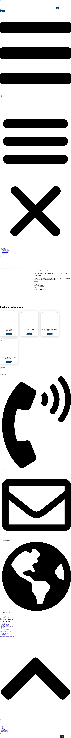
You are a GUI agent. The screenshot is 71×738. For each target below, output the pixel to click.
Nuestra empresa (5, 96)
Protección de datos (6, 99)
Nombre (35, 282)
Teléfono (35, 284)
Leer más (9, 334)
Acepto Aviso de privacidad (38, 285)
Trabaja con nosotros (6, 98)
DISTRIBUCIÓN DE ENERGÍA (6, 268)
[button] (35, 175)
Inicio (1, 268)
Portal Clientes (5, 100)
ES (1, 11)
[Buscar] (57, 8)
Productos (4, 95)
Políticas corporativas (6, 97)
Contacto (4, 103)
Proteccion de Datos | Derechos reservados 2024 (7, 636)
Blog (3, 101)
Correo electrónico (37, 283)
